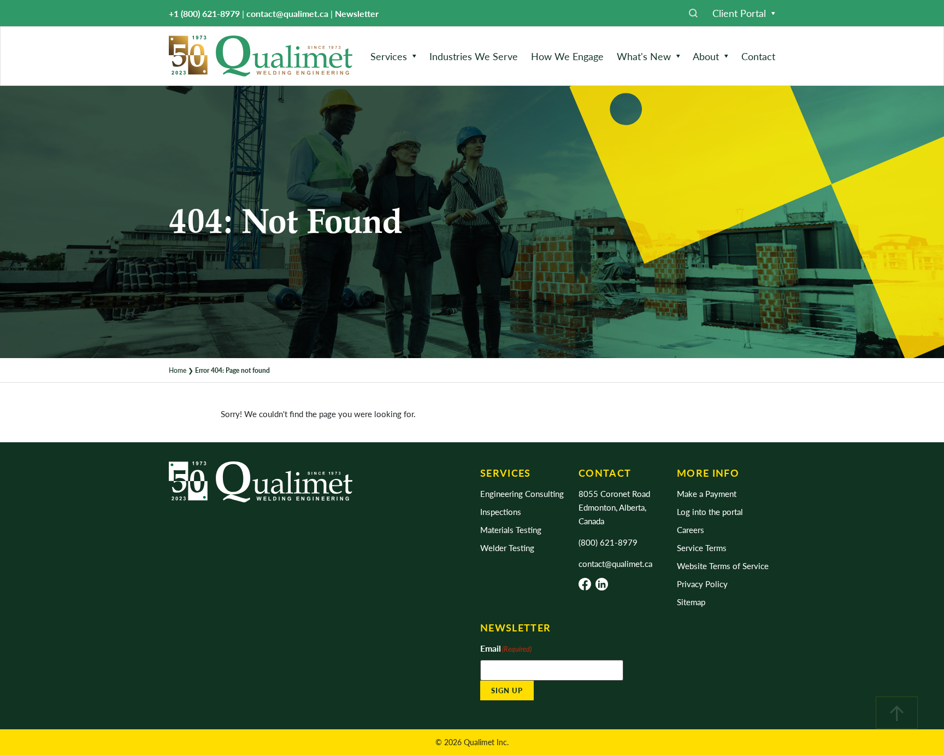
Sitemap (691, 601)
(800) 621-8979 (608, 542)
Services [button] (388, 56)
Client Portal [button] (739, 13)
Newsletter (357, 13)
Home (177, 370)
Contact (758, 56)
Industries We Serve (473, 56)
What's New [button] (644, 56)
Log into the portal (710, 511)
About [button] (706, 56)
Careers (690, 529)
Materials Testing (510, 529)
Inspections (500, 511)
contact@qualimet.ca (287, 13)
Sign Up (507, 690)
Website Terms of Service (723, 565)
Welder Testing (507, 547)
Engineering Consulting (522, 493)
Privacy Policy (702, 583)
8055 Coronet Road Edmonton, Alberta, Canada (614, 507)
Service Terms (702, 547)
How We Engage (567, 56)
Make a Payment (706, 493)
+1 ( (204, 13)
